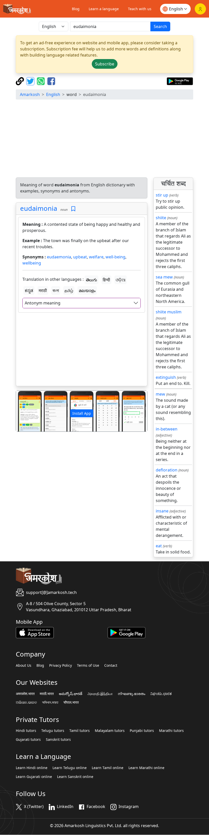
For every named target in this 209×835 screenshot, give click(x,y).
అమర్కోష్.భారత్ (70, 694)
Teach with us (139, 8)
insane (162, 511)
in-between (166, 429)
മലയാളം (87, 290)
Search (160, 26)
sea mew (164, 277)
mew (160, 394)
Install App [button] (81, 413)
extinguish (166, 377)
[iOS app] (35, 632)
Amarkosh (30, 94)
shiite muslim (168, 312)
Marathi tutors (171, 731)
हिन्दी (106, 280)
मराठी (43, 290)
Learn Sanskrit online (75, 777)
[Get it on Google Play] (179, 81)
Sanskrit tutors (58, 740)
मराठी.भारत (47, 694)
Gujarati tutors (28, 740)
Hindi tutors (26, 731)
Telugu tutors (52, 731)
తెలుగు (91, 280)
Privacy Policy (60, 665)
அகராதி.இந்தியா (100, 694)
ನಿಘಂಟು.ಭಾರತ (161, 694)
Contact (110, 665)
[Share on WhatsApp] (41, 81)
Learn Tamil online (107, 768)
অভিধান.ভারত (50, 702)
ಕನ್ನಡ (29, 290)
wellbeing (31, 263)
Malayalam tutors (110, 731)
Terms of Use (88, 665)
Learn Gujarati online (34, 777)
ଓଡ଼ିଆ (120, 280)
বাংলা (56, 290)
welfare (96, 257)
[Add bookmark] (73, 208)
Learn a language (104, 8)
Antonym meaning (42, 303)
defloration (166, 470)
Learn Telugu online (70, 768)
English (53, 94)
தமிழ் (68, 290)
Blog (76, 8)
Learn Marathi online (146, 768)
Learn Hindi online (31, 768)
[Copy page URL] (20, 81)
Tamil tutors (79, 731)
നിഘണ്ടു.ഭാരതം (131, 694)
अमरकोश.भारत (25, 694)
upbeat (80, 257)
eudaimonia (38, 208)
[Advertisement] (104, 139)
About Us (23, 665)
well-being (115, 257)
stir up (162, 195)
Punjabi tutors (142, 731)
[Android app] (127, 632)
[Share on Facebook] (51, 81)
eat (159, 546)
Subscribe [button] (104, 64)
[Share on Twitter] (31, 81)
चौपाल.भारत (71, 702)
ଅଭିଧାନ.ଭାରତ (26, 702)
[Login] (200, 9)
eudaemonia (59, 257)
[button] (26, 411)
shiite (161, 217)
